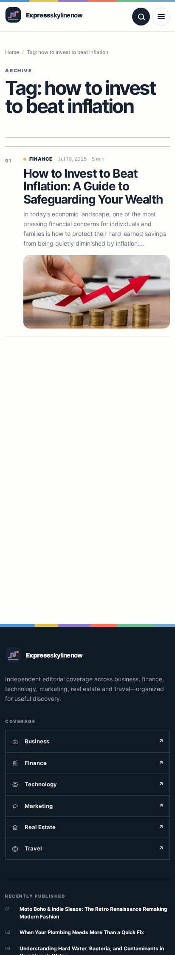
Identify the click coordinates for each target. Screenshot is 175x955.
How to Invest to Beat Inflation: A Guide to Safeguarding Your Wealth (93, 186)
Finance (41, 159)
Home (12, 52)
